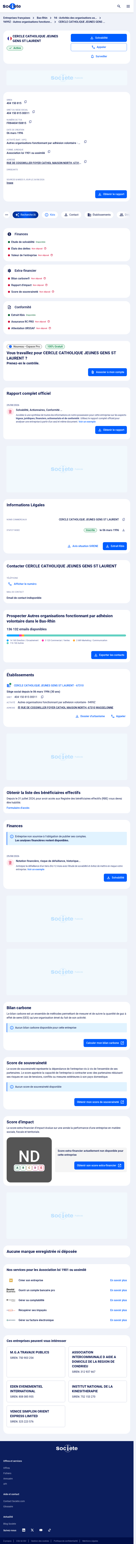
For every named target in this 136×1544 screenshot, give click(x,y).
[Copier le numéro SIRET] (33, 112)
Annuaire (8, 1478)
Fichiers (7, 1473)
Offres (6, 1468)
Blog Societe (9, 1523)
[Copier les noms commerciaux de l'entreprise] (123, 519)
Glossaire (8, 1506)
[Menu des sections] (6, 214)
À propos (7, 1541)
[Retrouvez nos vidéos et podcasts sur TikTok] (49, 1530)
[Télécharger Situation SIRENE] (123, 530)
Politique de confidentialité (66, 1541)
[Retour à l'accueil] (67, 1448)
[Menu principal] (128, 6)
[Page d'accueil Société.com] (12, 6)
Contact (73, 214)
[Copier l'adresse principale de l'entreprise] (85, 161)
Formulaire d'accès (18, 807)
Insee (10, 182)
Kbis (52, 214)
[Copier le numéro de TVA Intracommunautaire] (30, 122)
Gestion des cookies (40, 1541)
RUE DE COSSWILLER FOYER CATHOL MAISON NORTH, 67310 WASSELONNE (53, 163)
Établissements (102, 214)
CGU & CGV (21, 1541)
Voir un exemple (87, 421)
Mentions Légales (90, 1541)
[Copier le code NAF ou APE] (85, 141)
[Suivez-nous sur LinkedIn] (24, 1530)
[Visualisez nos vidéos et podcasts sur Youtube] (41, 1530)
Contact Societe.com (14, 1501)
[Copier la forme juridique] (49, 151)
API (5, 1484)
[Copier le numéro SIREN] (25, 102)
